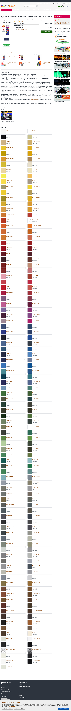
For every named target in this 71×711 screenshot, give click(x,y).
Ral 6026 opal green (9, 459)
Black (7, 136)
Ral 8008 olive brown (9, 599)
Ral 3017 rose (8, 281)
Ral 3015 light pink (9, 275)
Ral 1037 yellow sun (35, 208)
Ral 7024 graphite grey (36, 526)
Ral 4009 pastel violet (9, 320)
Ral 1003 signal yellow (9, 147)
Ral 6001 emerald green (10, 392)
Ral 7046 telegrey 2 (9, 576)
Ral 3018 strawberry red (36, 281)
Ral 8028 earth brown (9, 632)
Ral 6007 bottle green (9, 409)
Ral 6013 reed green (9, 426)
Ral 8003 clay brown (35, 588)
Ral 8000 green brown (9, 582)
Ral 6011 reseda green (9, 420)
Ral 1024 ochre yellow (36, 191)
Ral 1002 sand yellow (36, 141)
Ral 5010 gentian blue (36, 348)
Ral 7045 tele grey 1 (35, 571)
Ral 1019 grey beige (35, 180)
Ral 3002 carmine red (9, 247)
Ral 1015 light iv (35, 169)
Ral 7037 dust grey (9, 554)
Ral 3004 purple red (9, 253)
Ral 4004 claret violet (35, 303)
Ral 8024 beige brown (9, 627)
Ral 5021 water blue (35, 376)
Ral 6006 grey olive (35, 403)
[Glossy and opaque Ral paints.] (62, 49)
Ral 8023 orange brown (36, 621)
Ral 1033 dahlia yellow (36, 203)
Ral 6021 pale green (9, 448)
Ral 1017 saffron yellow (36, 175)
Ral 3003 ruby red (35, 247)
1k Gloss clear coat (34, 99)
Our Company (21, 684)
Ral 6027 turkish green (36, 459)
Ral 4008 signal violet (36, 314)
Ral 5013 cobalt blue (9, 359)
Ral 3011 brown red (9, 264)
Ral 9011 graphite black (36, 655)
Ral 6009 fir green (9, 415)
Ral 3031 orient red (35, 292)
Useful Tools (53, 3)
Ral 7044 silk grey (9, 571)
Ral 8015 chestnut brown (10, 610)
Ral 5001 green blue (35, 325)
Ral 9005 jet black (35, 643)
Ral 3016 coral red (35, 275)
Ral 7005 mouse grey (9, 493)
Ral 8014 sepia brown (36, 604)
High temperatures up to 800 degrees (61, 61)
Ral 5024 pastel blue (9, 387)
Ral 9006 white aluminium (10, 649)
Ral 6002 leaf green (35, 392)
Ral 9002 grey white (9, 638)
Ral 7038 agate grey (35, 554)
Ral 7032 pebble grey (35, 537)
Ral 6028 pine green (9, 465)
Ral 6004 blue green (35, 398)
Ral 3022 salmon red (35, 286)
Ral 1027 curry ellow (9, 197)
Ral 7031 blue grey (9, 537)
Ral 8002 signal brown (9, 588)
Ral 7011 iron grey (35, 504)
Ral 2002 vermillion (9, 219)
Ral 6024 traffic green (9, 454)
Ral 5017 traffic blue (35, 364)
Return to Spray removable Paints (8, 52)
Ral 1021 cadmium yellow (36, 186)
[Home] (1, 12)
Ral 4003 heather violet (10, 303)
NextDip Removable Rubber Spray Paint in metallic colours (46, 57)
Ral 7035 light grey (9, 549)
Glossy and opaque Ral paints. (60, 53)
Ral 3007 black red (9, 258)
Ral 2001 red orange (35, 214)
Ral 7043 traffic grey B (36, 565)
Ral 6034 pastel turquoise (10, 476)
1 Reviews (24, 21)
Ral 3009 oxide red (35, 258)
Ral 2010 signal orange (36, 230)
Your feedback (60, 16)
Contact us (20, 693)
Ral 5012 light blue (35, 353)
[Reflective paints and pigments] (62, 81)
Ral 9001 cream (35, 632)
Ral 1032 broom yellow (9, 203)
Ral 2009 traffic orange (10, 230)
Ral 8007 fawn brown (36, 593)
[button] (67, 6)
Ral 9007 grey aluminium (36, 649)
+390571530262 (66, 1)
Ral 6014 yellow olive (35, 426)
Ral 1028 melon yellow (36, 197)
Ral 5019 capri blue (35, 370)
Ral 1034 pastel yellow (9, 208)
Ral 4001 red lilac (8, 297)
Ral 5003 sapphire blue (36, 331)
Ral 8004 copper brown (10, 593)
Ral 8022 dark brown (9, 621)
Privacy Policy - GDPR (22, 697)
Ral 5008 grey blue (35, 342)
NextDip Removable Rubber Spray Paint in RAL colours (29, 57)
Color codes (20, 695)
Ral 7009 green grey (35, 498)
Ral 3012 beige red (35, 264)
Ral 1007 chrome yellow (10, 158)
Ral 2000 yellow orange (10, 214)
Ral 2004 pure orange (9, 225)
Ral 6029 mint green (35, 465)
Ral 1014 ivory (8, 169)
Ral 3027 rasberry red (9, 292)
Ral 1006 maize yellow (36, 152)
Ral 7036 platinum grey (36, 549)
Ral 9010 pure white (9, 655)
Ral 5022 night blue (9, 381)
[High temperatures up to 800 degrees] (62, 57)
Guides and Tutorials (40, 3)
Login (60, 6)
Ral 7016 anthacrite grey (36, 515)
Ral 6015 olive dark (9, 431)
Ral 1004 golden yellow (36, 147)
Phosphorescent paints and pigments (61, 77)
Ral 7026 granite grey (9, 532)
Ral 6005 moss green (9, 403)
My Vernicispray (66, 3)
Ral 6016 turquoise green (36, 431)
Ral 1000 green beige (35, 136)
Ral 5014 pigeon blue (35, 359)
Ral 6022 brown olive (35, 448)
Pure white (34, 130)
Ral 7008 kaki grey (9, 498)
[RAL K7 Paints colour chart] (62, 97)
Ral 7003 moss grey (9, 487)
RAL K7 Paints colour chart (59, 101)
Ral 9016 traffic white (9, 660)
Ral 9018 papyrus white (10, 666)
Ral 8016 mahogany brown (37, 610)
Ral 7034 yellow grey (35, 543)
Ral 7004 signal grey (35, 487)
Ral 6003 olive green (9, 398)
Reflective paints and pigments (60, 85)
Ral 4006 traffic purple (36, 309)
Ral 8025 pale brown (35, 627)
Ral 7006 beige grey (35, 493)
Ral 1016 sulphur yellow (10, 175)
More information (12, 706)
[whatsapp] (62, 41)
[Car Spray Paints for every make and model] (62, 89)
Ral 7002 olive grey (35, 482)
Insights (47, 3)
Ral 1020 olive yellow (9, 186)
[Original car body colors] (62, 65)
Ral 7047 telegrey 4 (35, 576)
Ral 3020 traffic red (9, 286)
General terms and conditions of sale (24, 686)
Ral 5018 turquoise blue (10, 370)
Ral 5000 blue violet (9, 325)
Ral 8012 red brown (9, 604)
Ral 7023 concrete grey (10, 526)
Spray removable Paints (7, 12)
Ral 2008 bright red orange (36, 225)
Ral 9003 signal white (36, 638)
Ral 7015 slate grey (9, 515)
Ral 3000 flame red (9, 242)
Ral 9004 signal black (9, 643)
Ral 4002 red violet (35, 297)
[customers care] (62, 36)
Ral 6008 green (34, 409)
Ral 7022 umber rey (35, 521)
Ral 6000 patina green (36, 387)
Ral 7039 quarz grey (9, 560)
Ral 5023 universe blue (36, 381)
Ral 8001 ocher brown (36, 582)
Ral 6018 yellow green (36, 437)
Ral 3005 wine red (35, 253)
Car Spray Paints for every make (60, 93)
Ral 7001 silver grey (9, 482)
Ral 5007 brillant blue (9, 342)
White (7, 130)
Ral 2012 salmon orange (36, 236)
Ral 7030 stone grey (35, 532)
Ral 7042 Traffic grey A (9, 565)
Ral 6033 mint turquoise (36, 470)
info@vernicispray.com (7, 691)
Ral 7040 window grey (36, 560)
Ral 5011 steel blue (9, 353)
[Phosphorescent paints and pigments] (62, 73)
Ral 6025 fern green (35, 454)
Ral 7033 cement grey (9, 543)
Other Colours (6, 45)
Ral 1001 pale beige (9, 141)
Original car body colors (59, 69)
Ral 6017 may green (9, 437)
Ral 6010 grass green (36, 415)
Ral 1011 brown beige (36, 158)
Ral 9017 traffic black (36, 660)
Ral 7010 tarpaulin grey (10, 504)
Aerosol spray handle (28, 62)
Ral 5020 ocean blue (9, 376)
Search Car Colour (6, 9)
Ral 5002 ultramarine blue (10, 331)
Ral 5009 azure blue (9, 348)
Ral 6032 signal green (9, 470)
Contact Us (59, 3)
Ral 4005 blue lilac (9, 309)
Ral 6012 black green (35, 420)
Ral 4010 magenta (35, 320)
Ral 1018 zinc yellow (9, 180)
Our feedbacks (21, 688)
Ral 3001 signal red (35, 242)
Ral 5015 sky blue (9, 364)
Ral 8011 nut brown (35, 599)
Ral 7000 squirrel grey (36, 476)
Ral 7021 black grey (9, 521)
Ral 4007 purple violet (9, 314)
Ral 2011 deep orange (9, 236)
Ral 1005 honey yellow (9, 152)
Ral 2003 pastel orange (36, 219)
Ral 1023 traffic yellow (9, 191)
